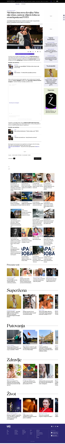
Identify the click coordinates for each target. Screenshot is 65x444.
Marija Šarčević (49, 109)
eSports (23, 430)
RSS (36, 436)
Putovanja (16, 431)
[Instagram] (55, 426)
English (31, 432)
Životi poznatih (29, 1)
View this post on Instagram (14, 102)
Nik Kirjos (23, 56)
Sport (8, 431)
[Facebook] (51, 426)
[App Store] (54, 435)
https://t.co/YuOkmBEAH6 (14, 146)
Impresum (37, 431)
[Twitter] (53, 426)
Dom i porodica (38, 1)
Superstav (46, 1)
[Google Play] (54, 433)
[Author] (51, 101)
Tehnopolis (24, 431)
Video (31, 430)
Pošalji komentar (37, 158)
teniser (29, 155)
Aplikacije (38, 435)
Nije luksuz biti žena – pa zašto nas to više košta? (51, 112)
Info (7, 430)
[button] (49, 85)
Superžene (33, 1)
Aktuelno (16, 64)
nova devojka (24, 155)
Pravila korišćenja (39, 432)
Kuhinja (42, 1)
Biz (7, 432)
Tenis (15, 71)
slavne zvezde (14, 155)
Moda (26, 1)
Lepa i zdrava (18, 1)
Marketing (38, 430)
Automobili (24, 432)
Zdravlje (16, 430)
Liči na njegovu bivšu (11, 10)
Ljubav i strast (23, 1)
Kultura (16, 432)
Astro (44, 1)
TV (30, 431)
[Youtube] (57, 426)
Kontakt (37, 437)
